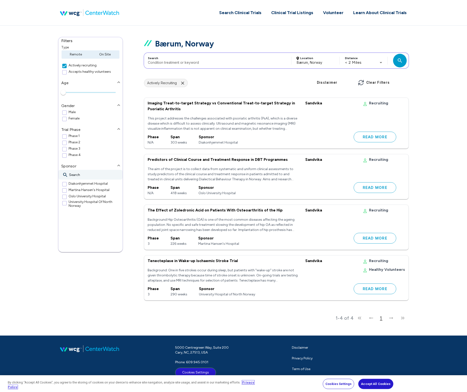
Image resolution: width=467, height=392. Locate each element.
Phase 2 (74, 142)
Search (153, 58)
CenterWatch (89, 12)
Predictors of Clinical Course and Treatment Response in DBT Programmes (218, 159)
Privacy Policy (302, 358)
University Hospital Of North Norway (90, 204)
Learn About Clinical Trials (380, 12)
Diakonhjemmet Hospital (88, 184)
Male (72, 112)
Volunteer (333, 12)
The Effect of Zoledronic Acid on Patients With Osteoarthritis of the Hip (215, 210)
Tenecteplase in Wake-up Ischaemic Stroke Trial (193, 260)
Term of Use (301, 369)
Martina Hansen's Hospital (89, 190)
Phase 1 (74, 136)
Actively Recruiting (162, 83)
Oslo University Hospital (87, 196)
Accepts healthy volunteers (90, 72)
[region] (233, 383)
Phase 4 (75, 155)
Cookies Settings (195, 372)
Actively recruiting (83, 65)
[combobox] (217, 60)
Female (74, 118)
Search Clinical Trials (240, 12)
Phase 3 (74, 149)
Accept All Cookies (375, 384)
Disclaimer (300, 348)
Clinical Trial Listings (292, 12)
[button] (90, 41)
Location (306, 58)
